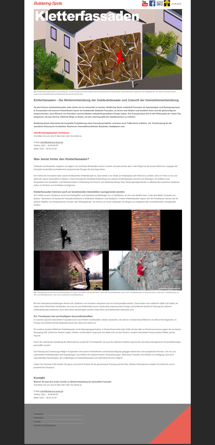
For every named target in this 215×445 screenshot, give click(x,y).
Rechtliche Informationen (45, 425)
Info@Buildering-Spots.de (51, 142)
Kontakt (37, 421)
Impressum (38, 418)
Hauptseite (38, 414)
